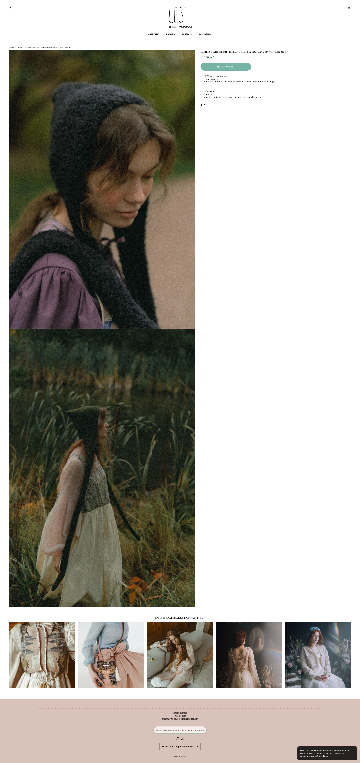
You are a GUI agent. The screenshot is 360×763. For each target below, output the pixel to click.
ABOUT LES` (153, 34)
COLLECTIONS (205, 34)
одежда (19, 47)
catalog (11, 47)
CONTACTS (187, 34)
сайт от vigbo (180, 756)
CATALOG (170, 34)
